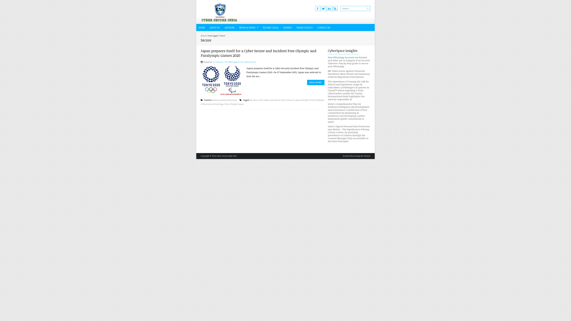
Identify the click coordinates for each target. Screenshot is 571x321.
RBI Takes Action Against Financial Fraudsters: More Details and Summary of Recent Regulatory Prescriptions (349, 73)
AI (250, 100)
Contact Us (323, 27)
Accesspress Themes (361, 156)
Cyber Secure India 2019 (226, 156)
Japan (298, 100)
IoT (293, 100)
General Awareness (229, 100)
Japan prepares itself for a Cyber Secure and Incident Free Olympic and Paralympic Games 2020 (258, 53)
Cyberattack (275, 100)
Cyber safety (263, 100)
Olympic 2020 (308, 100)
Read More (315, 82)
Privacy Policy (305, 27)
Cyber (254, 100)
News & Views (247, 27)
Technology (218, 104)
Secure (209, 104)
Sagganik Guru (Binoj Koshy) (244, 62)
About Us (215, 27)
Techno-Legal (270, 27)
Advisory (229, 27)
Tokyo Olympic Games (233, 104)
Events (287, 27)
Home (202, 27)
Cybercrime (286, 100)
